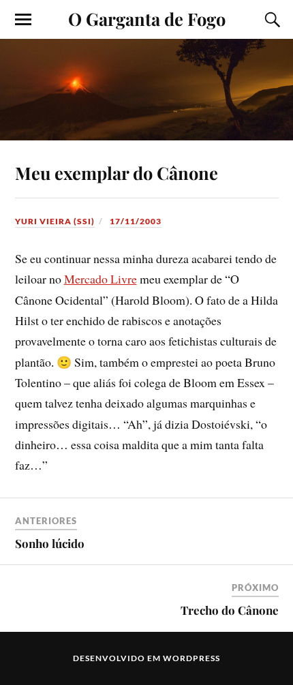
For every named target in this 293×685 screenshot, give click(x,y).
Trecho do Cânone (230, 610)
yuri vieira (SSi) (55, 221)
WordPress (191, 658)
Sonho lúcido (49, 543)
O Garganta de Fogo (147, 18)
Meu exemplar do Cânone (116, 172)
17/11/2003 (135, 221)
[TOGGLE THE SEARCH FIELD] (270, 19)
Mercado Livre (100, 279)
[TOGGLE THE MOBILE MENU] (23, 19)
